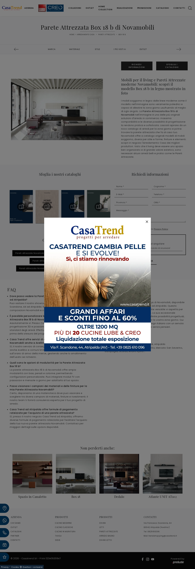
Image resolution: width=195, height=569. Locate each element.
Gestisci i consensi (33, 567)
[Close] (147, 221)
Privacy (5, 567)
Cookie (15, 567)
